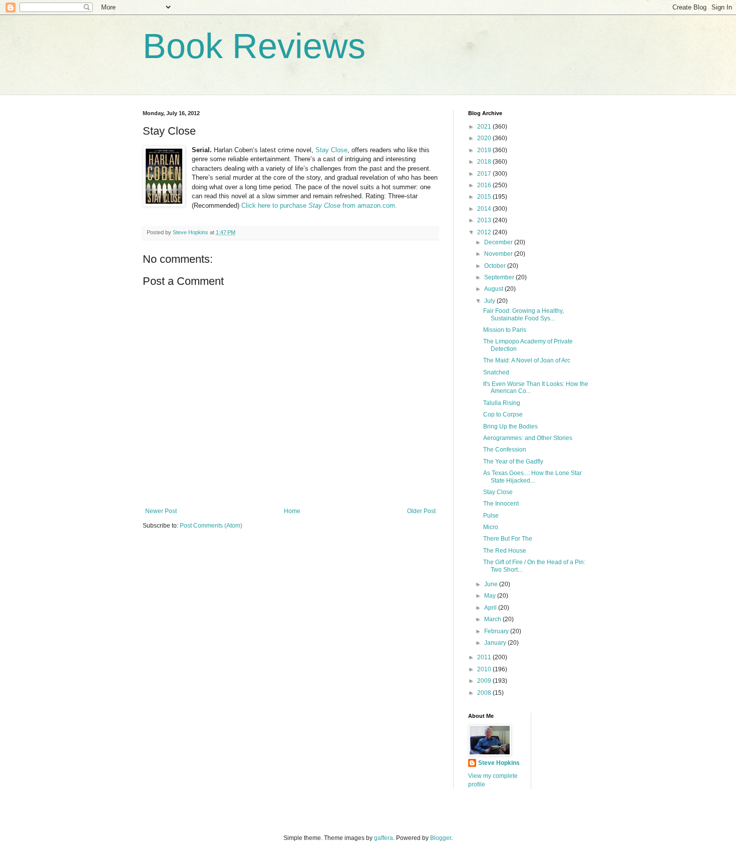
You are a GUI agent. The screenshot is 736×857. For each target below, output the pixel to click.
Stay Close (331, 150)
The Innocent (501, 503)
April (491, 607)
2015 (485, 196)
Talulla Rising (501, 402)
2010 (485, 669)
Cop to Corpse (503, 414)
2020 (485, 138)
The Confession (504, 449)
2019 (485, 150)
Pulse (491, 515)
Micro (490, 527)
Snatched (496, 372)
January (496, 642)
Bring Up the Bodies (510, 426)
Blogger (440, 837)
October (495, 265)
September (500, 277)
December (499, 242)
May (490, 595)
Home (292, 511)
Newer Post (161, 511)
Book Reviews (254, 46)
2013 (485, 220)
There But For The (507, 538)
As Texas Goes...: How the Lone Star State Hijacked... (532, 477)
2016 (485, 185)
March (493, 619)
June (491, 584)
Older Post (421, 511)
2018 (485, 161)
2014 (485, 208)
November (499, 253)
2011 (485, 657)
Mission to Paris (504, 329)
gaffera (383, 837)
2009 (485, 680)
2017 (485, 173)
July (490, 300)
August (494, 288)
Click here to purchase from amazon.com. (319, 205)
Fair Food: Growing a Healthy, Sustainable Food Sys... (523, 314)
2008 (485, 692)
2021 (485, 126)
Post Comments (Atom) (211, 525)
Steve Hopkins (499, 762)
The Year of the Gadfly (513, 461)
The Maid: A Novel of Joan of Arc (526, 360)
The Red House (504, 550)
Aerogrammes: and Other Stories (527, 438)
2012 (485, 232)
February (497, 631)
